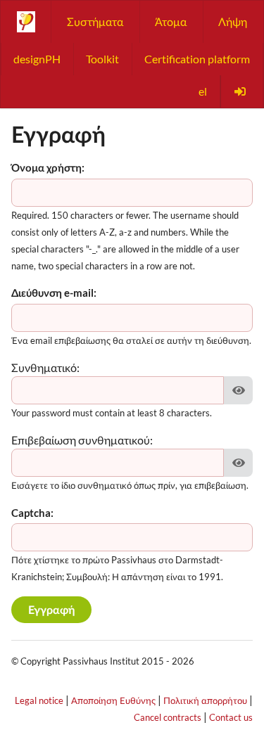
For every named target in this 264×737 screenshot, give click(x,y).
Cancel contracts (167, 717)
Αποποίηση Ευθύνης (113, 700)
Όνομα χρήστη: (47, 167)
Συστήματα (95, 21)
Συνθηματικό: (45, 367)
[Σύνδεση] (241, 91)
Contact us (231, 717)
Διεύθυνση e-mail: (53, 292)
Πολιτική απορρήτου (205, 700)
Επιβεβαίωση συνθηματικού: (82, 440)
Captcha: (32, 512)
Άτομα (171, 21)
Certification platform (197, 58)
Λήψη (232, 21)
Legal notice (39, 700)
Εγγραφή (51, 609)
